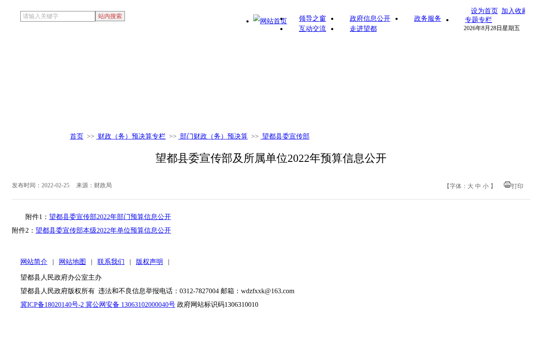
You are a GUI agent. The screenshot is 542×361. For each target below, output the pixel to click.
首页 (76, 136)
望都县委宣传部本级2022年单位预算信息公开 (103, 230)
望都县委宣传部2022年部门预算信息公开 (110, 216)
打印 (517, 186)
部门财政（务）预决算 (213, 136)
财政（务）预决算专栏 (131, 136)
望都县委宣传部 (285, 136)
